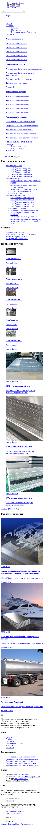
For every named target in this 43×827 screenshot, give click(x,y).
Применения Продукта (15, 743)
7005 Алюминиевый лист (16, 52)
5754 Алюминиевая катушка (17, 104)
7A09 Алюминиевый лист (16, 56)
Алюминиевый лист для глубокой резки (22, 138)
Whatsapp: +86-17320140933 (17, 239)
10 (16, 509)
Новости (9, 144)
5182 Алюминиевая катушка (17, 113)
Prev (6, 509)
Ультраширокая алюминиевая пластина (22, 126)
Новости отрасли (17, 148)
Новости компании (18, 146)
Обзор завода (16, 30)
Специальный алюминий (16, 117)
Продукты (10, 741)
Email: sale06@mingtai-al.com (17, 237)
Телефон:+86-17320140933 (16, 232)
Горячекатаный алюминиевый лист (20, 122)
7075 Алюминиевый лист (16, 44)
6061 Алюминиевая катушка (17, 100)
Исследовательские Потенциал (23, 32)
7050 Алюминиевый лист (16, 48)
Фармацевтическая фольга (16, 83)
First (2, 509)
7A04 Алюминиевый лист (16, 60)
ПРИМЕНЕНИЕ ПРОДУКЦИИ (19, 142)
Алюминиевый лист (14, 39)
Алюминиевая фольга (15, 64)
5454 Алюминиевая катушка (17, 108)
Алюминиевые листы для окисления (21, 134)
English (8, 16)
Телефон (11, 824)
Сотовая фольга (12, 87)
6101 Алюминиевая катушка (17, 96)
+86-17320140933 (13, 7)
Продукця (10, 34)
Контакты (10, 150)
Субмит (10, 801)
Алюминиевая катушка (16, 92)
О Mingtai (9, 26)
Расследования (27, 824)
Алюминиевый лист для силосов (19, 130)
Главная (9, 24)
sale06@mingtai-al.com (15, 3)
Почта (17, 824)
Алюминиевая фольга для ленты (19, 79)
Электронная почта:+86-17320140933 (21, 234)
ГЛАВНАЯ (5, 156)
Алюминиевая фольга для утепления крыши (24, 69)
